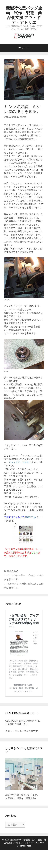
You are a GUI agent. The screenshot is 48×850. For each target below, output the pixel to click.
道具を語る (12, 571)
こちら (34, 552)
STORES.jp (30, 517)
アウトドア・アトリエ (20, 462)
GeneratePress (24, 845)
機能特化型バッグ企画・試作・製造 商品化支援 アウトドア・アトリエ (24, 15)
